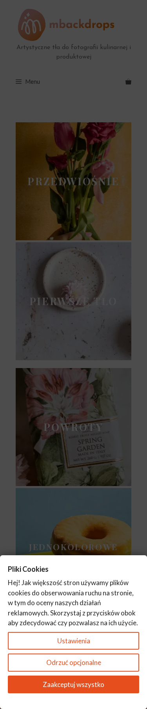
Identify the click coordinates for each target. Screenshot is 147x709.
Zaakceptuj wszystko (73, 684)
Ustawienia (73, 641)
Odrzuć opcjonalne (73, 662)
